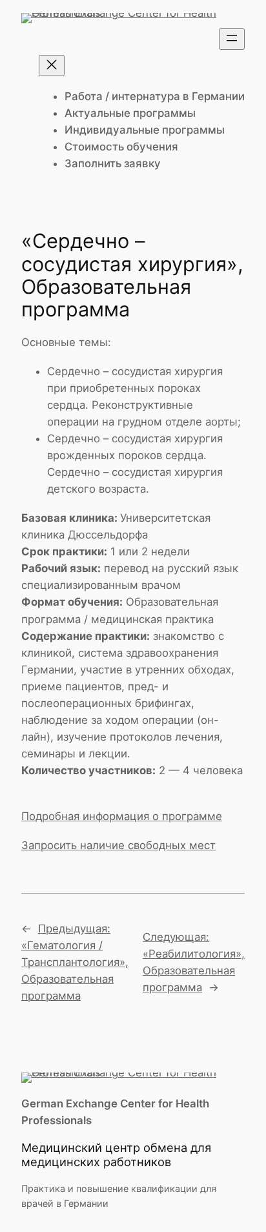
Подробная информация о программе (121, 816)
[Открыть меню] (232, 39)
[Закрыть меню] (52, 65)
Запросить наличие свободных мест (118, 845)
